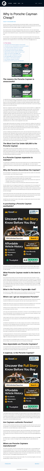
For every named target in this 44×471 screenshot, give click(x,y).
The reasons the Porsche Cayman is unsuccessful (15, 44)
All (22, 3)
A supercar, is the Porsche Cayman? (12, 57)
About (36, 3)
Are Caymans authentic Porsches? (12, 59)
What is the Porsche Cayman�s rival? (12, 53)
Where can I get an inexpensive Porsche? (13, 54)
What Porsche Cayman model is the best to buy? (15, 51)
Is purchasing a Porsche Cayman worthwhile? (14, 50)
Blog (19, 3)
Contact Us (40, 3)
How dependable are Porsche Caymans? (13, 56)
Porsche (4, 21)
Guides (14, 3)
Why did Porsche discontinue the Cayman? (13, 49)
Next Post (37, 463)
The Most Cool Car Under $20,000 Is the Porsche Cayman (17, 46)
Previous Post (8, 463)
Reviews (10, 3)
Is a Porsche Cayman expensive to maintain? (14, 47)
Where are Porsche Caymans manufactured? (14, 60)
